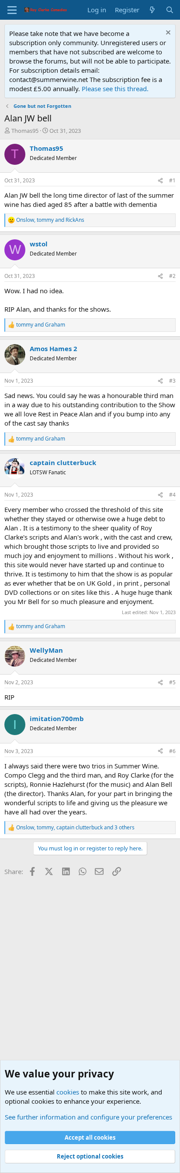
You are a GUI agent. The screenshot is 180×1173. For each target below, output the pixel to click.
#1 (172, 180)
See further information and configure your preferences (88, 1117)
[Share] (160, 181)
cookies (67, 1092)
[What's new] (152, 10)
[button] (12, 10)
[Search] (169, 10)
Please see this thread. (115, 88)
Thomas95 (24, 131)
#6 (172, 751)
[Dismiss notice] (167, 33)
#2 (172, 276)
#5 (172, 682)
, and (50, 220)
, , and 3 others (75, 827)
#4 (172, 494)
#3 (172, 380)
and (40, 324)
